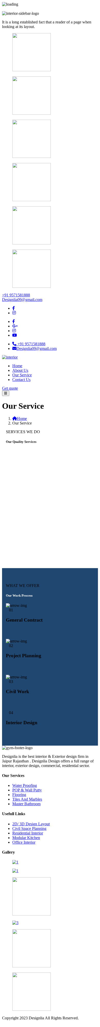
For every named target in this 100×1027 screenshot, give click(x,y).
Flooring (19, 794)
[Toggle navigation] (5, 393)
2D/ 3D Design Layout (31, 824)
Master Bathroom (26, 804)
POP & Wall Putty (27, 790)
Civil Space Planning (29, 828)
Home (17, 366)
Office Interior (23, 842)
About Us (20, 370)
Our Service (22, 375)
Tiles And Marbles (27, 799)
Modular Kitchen (26, 838)
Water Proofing (24, 785)
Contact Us (21, 379)
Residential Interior (27, 833)
